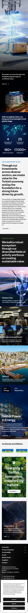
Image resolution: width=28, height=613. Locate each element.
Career (4, 555)
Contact (4, 562)
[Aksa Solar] (7, 450)
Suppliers (5, 560)
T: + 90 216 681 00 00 (8, 576)
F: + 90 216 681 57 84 (8, 578)
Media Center (6, 557)
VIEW (5, 536)
